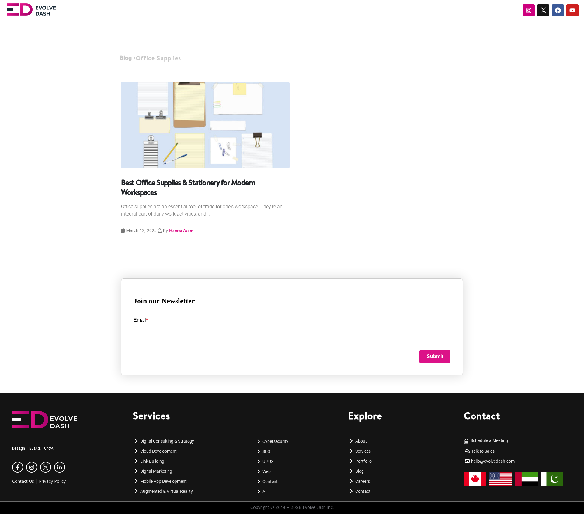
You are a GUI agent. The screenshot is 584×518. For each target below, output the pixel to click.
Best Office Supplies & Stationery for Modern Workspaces (188, 187)
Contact (482, 415)
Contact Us (23, 481)
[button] (13, 510)
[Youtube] (572, 10)
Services (151, 415)
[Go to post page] (205, 125)
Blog (126, 58)
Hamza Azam (181, 230)
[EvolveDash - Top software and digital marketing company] (31, 9)
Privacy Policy (52, 481)
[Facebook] (558, 10)
